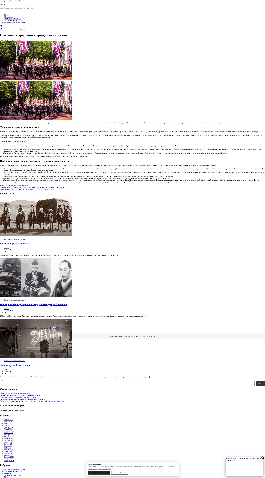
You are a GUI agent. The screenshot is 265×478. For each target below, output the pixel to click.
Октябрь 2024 (9, 461)
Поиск (2, 380)
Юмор (6, 15)
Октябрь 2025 (9, 438)
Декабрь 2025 (9, 435)
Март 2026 (8, 429)
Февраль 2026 (9, 431)
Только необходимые (119, 473)
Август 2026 (8, 420)
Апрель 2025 (8, 449)
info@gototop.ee (152, 336)
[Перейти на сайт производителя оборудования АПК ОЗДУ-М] (244, 466)
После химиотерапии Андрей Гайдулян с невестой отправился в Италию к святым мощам (32, 401)
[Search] (1, 28)
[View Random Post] (1, 26)
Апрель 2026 (8, 427)
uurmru (19, 40)
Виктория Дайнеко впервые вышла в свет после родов (19, 397)
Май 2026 (7, 425)
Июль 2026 (8, 421)
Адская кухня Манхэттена (15, 365)
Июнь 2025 (8, 446)
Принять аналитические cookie (99, 473)
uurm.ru (2, 4)
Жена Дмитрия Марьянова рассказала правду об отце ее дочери (22, 399)
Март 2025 (8, 451)
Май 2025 (7, 448)
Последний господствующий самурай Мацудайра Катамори (33, 304)
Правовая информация (115, 336)
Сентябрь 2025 (9, 440)
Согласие (142, 336)
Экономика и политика (12, 19)
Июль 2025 (8, 444)
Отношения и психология (13, 20)
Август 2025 (8, 442)
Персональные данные (131, 336)
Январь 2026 (8, 433)
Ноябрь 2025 (8, 436)
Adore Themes (57, 328)
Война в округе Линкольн (14, 243)
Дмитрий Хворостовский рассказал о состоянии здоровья (20, 395)
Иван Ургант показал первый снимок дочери (16, 394)
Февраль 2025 (9, 453)
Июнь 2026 (8, 423)
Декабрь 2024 (9, 457)
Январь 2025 (8, 455)
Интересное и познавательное (14, 22)
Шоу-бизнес (8, 17)
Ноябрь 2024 (8, 459)
